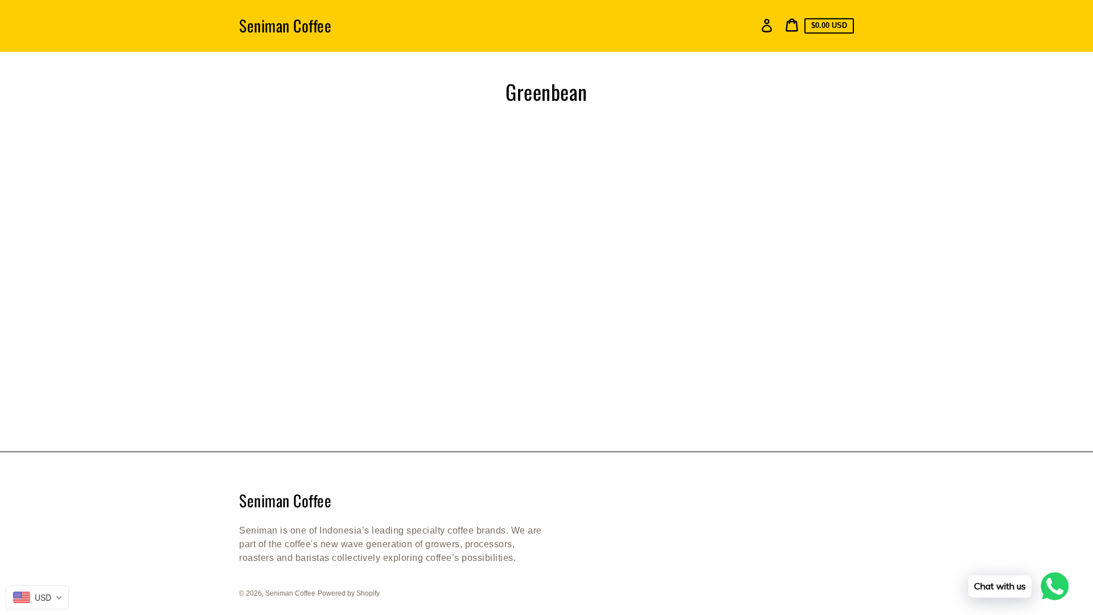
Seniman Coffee (285, 26)
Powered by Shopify (349, 593)
